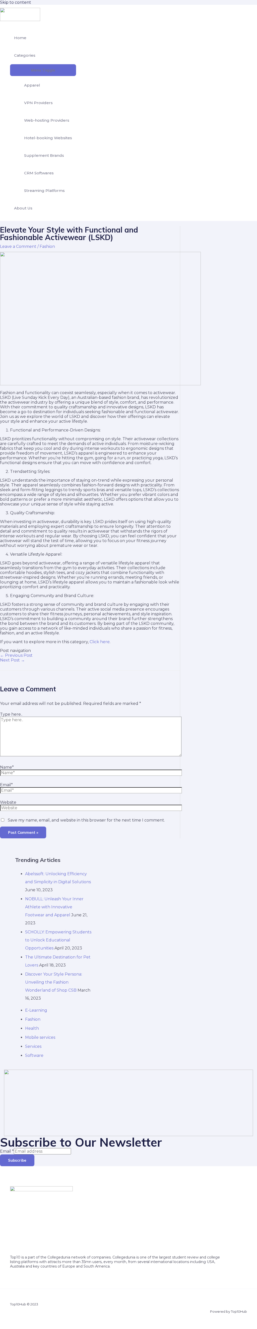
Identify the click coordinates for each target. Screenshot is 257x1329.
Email (7, 1151)
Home (20, 37)
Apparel (32, 85)
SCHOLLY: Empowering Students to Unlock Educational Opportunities (58, 940)
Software (34, 1055)
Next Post (12, 660)
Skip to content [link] (15, 2)
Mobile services (40, 1037)
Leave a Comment (18, 246)
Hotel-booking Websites (48, 137)
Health (32, 1028)
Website (8, 802)
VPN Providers (38, 102)
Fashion (47, 246)
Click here (100, 641)
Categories (24, 55)
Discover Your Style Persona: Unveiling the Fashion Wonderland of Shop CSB (53, 982)
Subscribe (17, 1160)
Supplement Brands (44, 155)
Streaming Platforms (44, 190)
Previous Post (16, 655)
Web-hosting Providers (46, 120)
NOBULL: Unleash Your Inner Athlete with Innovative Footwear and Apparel (54, 907)
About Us (23, 208)
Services (33, 1046)
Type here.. (11, 714)
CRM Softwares (39, 173)
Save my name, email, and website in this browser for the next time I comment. (86, 820)
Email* (6, 784)
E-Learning (36, 1010)
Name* (7, 767)
